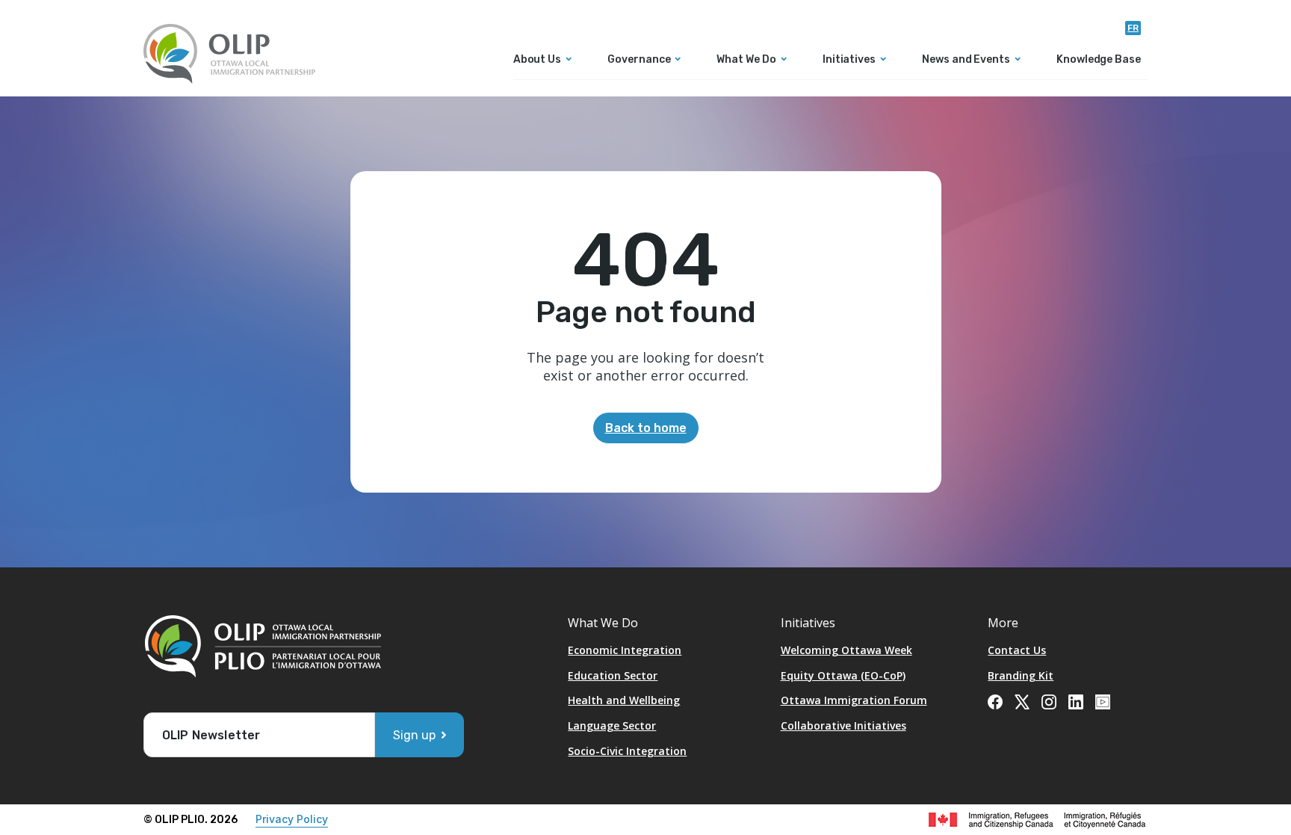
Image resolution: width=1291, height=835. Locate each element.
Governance (638, 60)
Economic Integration (624, 650)
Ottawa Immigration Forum (854, 700)
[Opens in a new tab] (995, 700)
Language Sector (612, 725)
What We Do (745, 60)
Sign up (414, 735)
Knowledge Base (1098, 60)
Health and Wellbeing (624, 700)
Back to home (646, 428)
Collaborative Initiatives (843, 725)
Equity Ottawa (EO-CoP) (843, 675)
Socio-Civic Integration (627, 751)
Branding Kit (1020, 675)
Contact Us (1017, 650)
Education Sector (612, 675)
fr (1133, 27)
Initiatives (849, 60)
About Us (537, 60)
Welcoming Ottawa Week (846, 650)
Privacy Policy (292, 819)
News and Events (966, 60)
